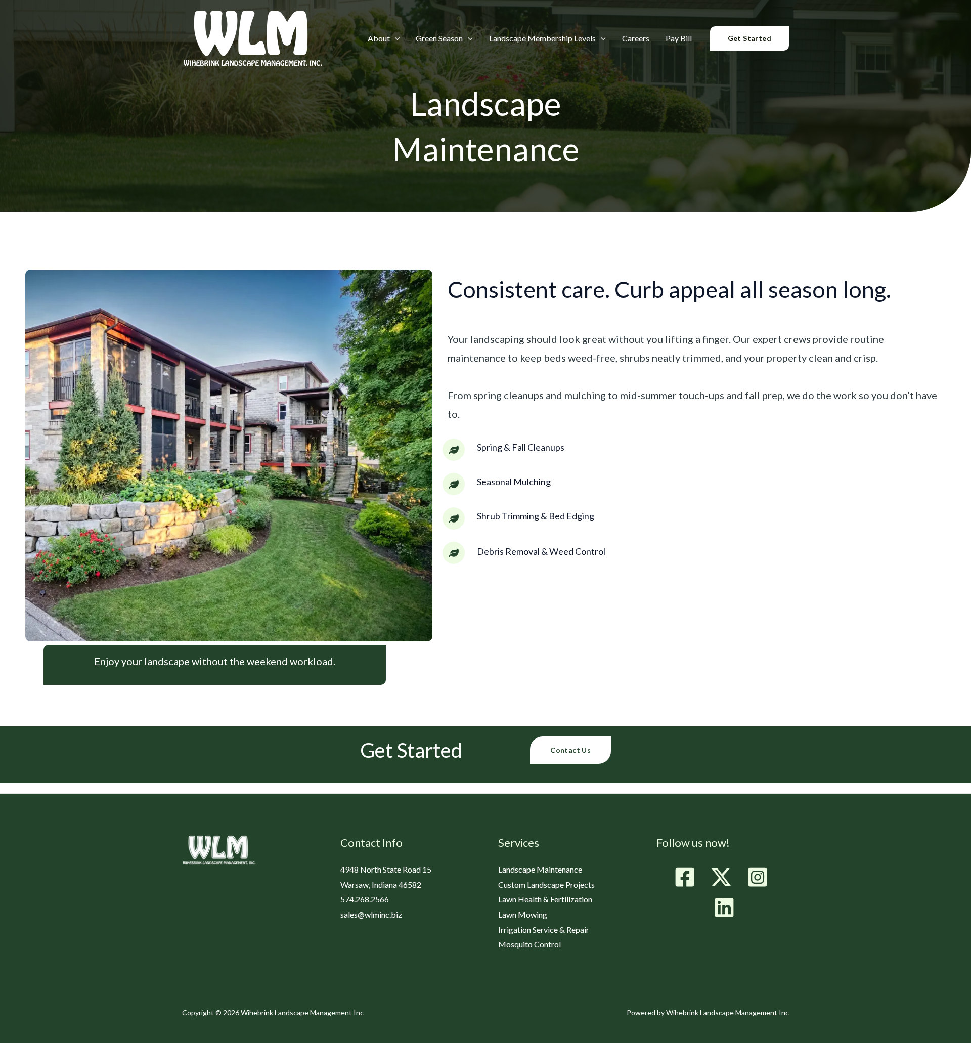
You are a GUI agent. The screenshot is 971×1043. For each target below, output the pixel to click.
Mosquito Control (529, 944)
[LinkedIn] (724, 907)
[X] (721, 877)
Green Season (439, 38)
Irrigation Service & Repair (543, 929)
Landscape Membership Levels (542, 38)
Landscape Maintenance (540, 869)
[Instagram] (757, 877)
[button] (395, 38)
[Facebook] (685, 877)
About (379, 38)
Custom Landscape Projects (546, 884)
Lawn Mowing (522, 914)
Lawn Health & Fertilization (545, 899)
